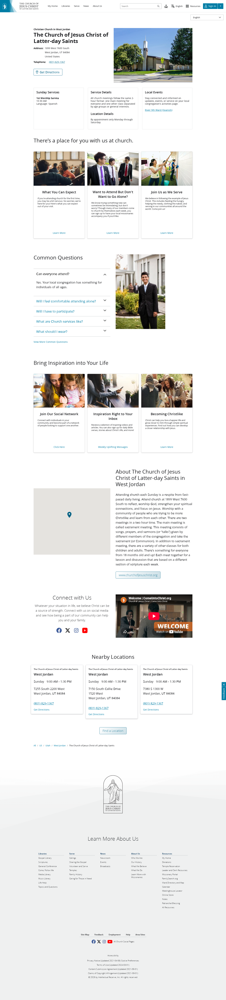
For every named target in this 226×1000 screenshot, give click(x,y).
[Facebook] (59, 630)
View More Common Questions (51, 341)
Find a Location (113, 731)
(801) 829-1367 (57, 62)
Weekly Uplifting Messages (113, 447)
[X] (67, 630)
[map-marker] (72, 516)
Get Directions (41, 709)
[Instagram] (76, 630)
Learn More (59, 233)
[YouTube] (85, 630)
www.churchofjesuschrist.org (138, 575)
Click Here (59, 447)
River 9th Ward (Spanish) (158, 110)
